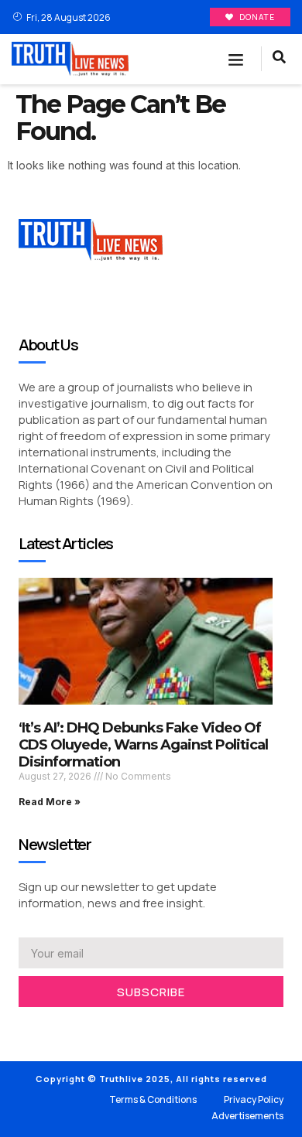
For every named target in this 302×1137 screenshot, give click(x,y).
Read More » (50, 802)
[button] (236, 59)
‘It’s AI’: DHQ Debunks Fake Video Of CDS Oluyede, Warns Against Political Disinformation (143, 744)
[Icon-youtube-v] (93, 1027)
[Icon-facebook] (23, 1027)
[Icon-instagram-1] (69, 1027)
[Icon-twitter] (46, 1027)
